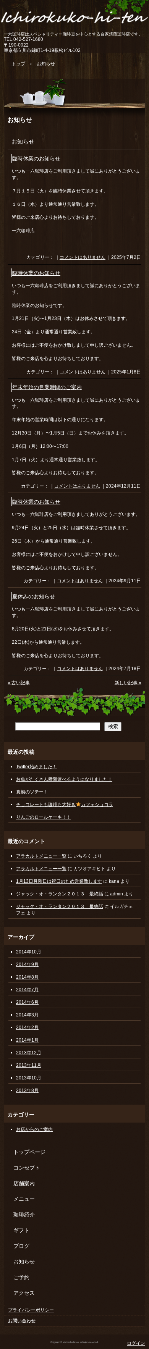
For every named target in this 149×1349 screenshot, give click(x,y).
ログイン (136, 1343)
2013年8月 (27, 1090)
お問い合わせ (22, 1320)
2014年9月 (27, 964)
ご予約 (21, 1277)
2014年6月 (27, 1002)
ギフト (21, 1230)
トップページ (29, 1152)
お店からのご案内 (34, 1129)
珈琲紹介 (24, 1215)
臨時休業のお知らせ (36, 159)
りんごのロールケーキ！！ (43, 817)
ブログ (21, 1246)
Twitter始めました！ (36, 766)
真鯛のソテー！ (32, 792)
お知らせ (20, 119)
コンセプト (26, 1168)
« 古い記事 (19, 682)
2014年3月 (27, 1015)
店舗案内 (24, 1183)
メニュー (24, 1199)
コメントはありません (82, 257)
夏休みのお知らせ (33, 596)
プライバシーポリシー (31, 1310)
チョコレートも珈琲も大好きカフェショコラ (64, 804)
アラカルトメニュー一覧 (41, 856)
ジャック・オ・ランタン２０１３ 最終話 (59, 894)
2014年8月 (27, 977)
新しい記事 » (128, 682)
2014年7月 (27, 989)
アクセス (24, 1293)
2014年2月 (27, 1027)
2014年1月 (27, 1040)
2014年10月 (28, 952)
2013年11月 (28, 1065)
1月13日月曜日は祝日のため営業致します (59, 881)
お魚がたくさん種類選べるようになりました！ (64, 779)
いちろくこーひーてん (74, 16)
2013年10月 (28, 1078)
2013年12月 (28, 1052)
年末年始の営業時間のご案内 (47, 387)
